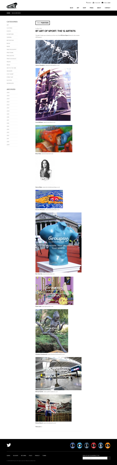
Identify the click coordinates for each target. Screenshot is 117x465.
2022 (8, 105)
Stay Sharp (10, 74)
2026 (8, 92)
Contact (107, 8)
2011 (8, 138)
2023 (8, 101)
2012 (8, 135)
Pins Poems (10, 52)
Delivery (15, 455)
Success (9, 80)
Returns (23, 455)
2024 (8, 98)
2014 (8, 129)
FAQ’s (30, 455)
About (99, 8)
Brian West (38, 153)
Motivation (10, 40)
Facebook (72, 445)
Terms (44, 455)
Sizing (8, 455)
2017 (8, 120)
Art (78, 8)
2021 (8, 108)
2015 (8, 126)
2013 (8, 132)
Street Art (10, 77)
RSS (107, 445)
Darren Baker (38, 187)
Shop (84, 8)
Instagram (100, 445)
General (9, 37)
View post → (38, 426)
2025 (8, 95)
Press (91, 8)
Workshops (10, 83)
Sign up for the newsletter (91, 455)
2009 (8, 144)
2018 (8, 117)
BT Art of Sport (64, 35)
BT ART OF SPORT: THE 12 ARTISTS (55, 31)
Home (8, 13)
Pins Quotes (10, 55)
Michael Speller (39, 391)
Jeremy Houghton (40, 65)
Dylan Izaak (38, 306)
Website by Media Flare (30, 460)
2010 (8, 141)
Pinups (9, 62)
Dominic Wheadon (40, 209)
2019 (8, 114)
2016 (8, 123)
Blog (71, 8)
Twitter (79, 445)
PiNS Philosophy (11, 49)
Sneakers (9, 71)
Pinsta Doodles (11, 58)
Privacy (37, 455)
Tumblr (86, 445)
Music (8, 43)
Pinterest (93, 445)
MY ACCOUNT (97, 2)
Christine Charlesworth (41, 354)
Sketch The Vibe (11, 68)
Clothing (9, 28)
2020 (8, 111)
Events (9, 31)
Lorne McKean (39, 122)
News (8, 46)
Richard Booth (39, 423)
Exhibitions (10, 34)
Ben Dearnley (38, 274)
